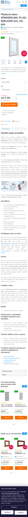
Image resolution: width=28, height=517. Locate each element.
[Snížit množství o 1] (16, 100)
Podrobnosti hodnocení (20, 32)
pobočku (3, 252)
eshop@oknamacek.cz (6, 243)
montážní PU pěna (8, 362)
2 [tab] (14, 424)
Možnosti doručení (22, 94)
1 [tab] (13, 424)
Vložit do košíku (10, 104)
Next (26, 386)
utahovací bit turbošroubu (10, 360)
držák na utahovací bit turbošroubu (12, 358)
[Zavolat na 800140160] (17, 2)
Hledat (24, 5)
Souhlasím (21, 512)
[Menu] (26, 2)
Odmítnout (7, 512)
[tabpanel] (7, 405)
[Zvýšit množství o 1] (16, 98)
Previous (23, 386)
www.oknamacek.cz (5, 251)
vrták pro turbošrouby (9, 356)
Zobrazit (7, 417)
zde (9, 503)
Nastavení (14, 507)
